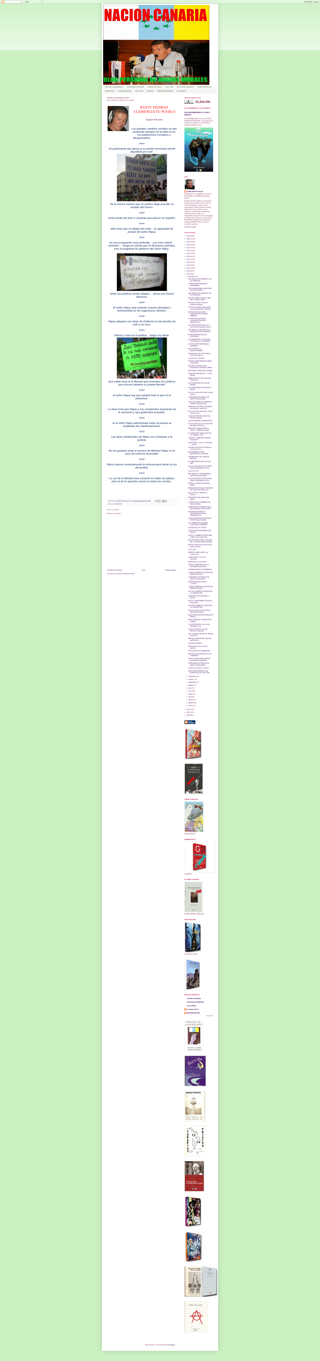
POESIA (150, 91)
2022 (188, 245)
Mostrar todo (209, 1015)
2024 (188, 239)
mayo (190, 694)
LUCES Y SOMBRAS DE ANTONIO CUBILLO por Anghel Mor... (200, 536)
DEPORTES (109, 91)
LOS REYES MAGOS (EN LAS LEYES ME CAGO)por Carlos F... (200, 326)
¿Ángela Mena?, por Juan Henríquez (197, 558)
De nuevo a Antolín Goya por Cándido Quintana (198, 303)
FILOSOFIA (181, 91)
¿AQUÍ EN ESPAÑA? (195, 643)
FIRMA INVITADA (155, 87)
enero (190, 706)
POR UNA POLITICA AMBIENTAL (199, 651)
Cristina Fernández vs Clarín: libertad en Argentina (198, 630)
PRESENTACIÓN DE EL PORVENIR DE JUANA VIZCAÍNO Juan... (200, 489)
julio (190, 688)
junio (190, 691)
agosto (190, 685)
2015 (188, 265)
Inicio (144, 570)
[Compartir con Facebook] (163, 501)
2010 (188, 712)
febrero (191, 703)
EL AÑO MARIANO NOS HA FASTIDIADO (197, 335)
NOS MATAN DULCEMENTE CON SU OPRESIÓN (199, 280)
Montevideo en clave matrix (197, 562)
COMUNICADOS (125, 91)
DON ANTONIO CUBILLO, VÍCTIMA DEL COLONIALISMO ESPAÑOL (200, 541)
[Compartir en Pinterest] (165, 501)
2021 (188, 247)
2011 (188, 709)
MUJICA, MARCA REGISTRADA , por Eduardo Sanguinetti (199, 659)
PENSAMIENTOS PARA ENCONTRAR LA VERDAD (198, 453)
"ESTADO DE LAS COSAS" (197, 527)
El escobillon (191, 1006)
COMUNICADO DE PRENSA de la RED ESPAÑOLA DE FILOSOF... (200, 508)
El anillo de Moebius (194, 998)
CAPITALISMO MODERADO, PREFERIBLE (198, 284)
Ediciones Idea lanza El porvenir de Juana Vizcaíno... (200, 545)
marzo (190, 700)
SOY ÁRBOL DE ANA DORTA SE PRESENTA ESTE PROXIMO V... (200, 330)
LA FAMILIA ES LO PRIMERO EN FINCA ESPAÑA (199, 503)
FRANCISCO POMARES (195, 1002)
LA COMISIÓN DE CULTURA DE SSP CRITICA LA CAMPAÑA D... (200, 340)
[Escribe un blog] (158, 501)
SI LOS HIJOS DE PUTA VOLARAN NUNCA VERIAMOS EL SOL (200, 467)
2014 (188, 268)
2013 (188, 271)
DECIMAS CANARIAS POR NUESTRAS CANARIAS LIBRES (200, 367)
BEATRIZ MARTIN (193, 1013)
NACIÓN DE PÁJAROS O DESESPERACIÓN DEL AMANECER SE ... (197, 513)
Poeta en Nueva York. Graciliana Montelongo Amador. (199, 611)
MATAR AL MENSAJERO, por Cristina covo (198, 553)
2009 (188, 715)
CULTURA (169, 87)
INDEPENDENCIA (204, 87)
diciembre (192, 276)
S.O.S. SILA (192, 549)
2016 (188, 262)
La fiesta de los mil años (196, 358)
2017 (188, 259)
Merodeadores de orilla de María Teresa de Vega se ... (199, 354)
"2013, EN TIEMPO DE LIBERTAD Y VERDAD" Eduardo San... (200, 403)
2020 (188, 250)
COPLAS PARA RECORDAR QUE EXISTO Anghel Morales (199, 519)
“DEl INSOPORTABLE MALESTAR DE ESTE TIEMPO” (199, 289)
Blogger (172, 1345)
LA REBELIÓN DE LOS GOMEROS (200, 569)
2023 (188, 242)
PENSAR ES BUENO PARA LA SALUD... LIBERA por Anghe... (199, 429)
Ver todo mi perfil (190, 227)
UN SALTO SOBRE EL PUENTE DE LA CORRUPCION (200, 592)
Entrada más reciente (115, 570)
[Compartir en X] (161, 501)
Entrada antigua (170, 570)
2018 (188, 256)
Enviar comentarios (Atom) (125, 574)
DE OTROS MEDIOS (185, 87)
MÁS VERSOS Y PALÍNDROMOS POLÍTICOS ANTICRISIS (199, 474)
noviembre (192, 676)
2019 (188, 253)
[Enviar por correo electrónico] (156, 501)
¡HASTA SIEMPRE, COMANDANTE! (200, 421)
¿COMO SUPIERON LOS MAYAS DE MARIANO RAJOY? (200, 573)
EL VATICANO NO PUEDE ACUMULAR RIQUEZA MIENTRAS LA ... (197, 320)
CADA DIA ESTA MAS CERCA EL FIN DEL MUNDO (199, 417)
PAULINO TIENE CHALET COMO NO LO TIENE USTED (199, 299)
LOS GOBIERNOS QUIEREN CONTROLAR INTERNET (198, 524)
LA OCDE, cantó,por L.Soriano (198, 668)
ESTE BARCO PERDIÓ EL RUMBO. (200, 371)
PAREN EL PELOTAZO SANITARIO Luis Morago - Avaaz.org (200, 407)
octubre (191, 679)
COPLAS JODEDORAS (114, 87)
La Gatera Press (193, 1009)
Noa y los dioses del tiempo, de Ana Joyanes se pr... (200, 412)
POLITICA (139, 91)
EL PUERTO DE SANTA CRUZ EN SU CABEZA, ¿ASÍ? (199, 434)
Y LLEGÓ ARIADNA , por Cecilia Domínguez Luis (199, 625)
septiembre (192, 682)
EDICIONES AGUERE (135, 87)
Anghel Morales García (195, 191)
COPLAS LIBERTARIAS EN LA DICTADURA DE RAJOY (198, 565)
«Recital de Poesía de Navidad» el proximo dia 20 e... (200, 448)
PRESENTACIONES (165, 91)
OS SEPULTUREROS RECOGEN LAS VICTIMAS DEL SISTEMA (199, 308)
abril (190, 697)
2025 (188, 236)
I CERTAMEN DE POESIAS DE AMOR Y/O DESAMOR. (198, 398)
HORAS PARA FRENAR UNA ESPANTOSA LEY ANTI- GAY (199, 672)
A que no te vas (193, 471)
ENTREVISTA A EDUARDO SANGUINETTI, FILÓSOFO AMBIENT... (198, 314)
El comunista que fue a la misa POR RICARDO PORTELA (200, 424)
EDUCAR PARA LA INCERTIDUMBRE (195, 349)
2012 (188, 274)
